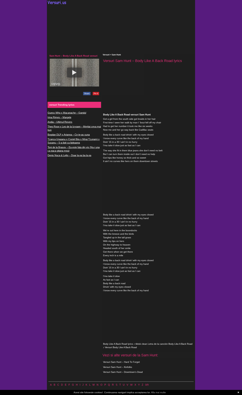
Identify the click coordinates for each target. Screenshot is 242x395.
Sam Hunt (116, 55)
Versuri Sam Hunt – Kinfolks (117, 367)
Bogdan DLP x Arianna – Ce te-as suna (69, 134)
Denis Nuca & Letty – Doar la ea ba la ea (69, 155)
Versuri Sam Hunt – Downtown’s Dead (123, 372)
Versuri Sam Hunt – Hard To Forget (121, 362)
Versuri (106, 55)
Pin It (96, 93)
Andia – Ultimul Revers (60, 122)
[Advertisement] (121, 29)
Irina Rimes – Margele (59, 117)
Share (87, 93)
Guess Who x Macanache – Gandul (67, 112)
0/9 (146, 384)
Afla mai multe (158, 392)
